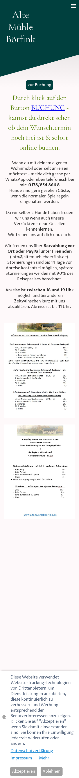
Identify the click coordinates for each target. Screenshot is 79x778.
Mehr (44, 758)
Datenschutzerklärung (32, 751)
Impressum (21, 758)
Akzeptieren (23, 771)
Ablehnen (52, 771)
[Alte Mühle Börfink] (21, 49)
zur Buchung (39, 85)
